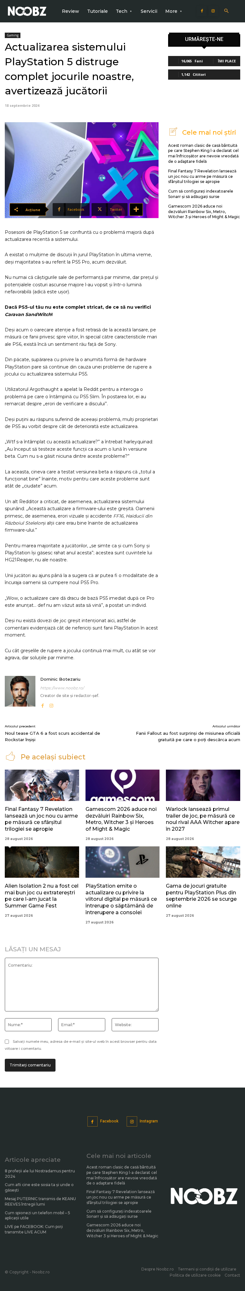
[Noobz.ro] (27, 11)
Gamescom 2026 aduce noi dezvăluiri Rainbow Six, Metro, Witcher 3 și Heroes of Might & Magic (204, 211)
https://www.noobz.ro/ (62, 687)
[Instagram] (213, 11)
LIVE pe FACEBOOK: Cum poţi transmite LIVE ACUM (34, 1229)
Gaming (13, 35)
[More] (136, 209)
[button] (226, 11)
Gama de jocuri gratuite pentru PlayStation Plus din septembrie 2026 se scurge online (201, 896)
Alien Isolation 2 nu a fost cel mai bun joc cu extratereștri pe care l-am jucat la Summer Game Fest (41, 896)
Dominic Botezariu (60, 679)
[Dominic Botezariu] (20, 692)
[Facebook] (202, 11)
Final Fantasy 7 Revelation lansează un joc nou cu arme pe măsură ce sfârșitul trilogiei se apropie (202, 176)
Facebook (109, 1121)
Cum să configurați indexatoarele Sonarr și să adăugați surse (200, 194)
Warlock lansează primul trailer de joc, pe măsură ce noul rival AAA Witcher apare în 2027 (203, 819)
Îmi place (227, 61)
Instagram (149, 1121)
